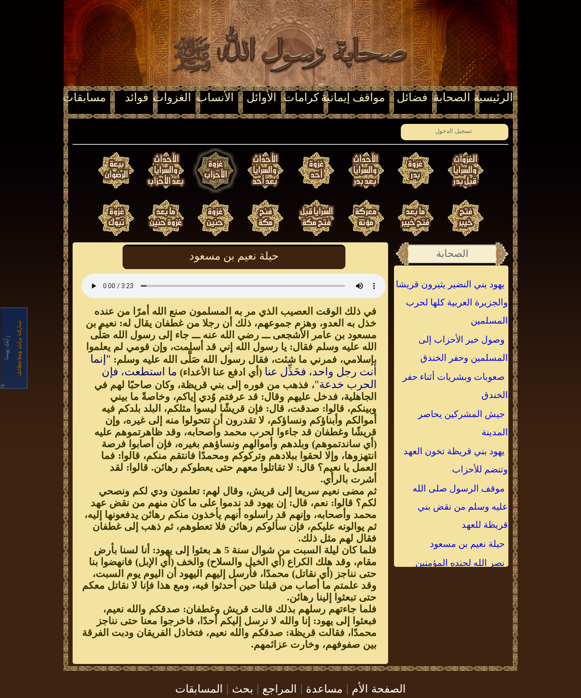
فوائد (136, 97)
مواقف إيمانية (353, 97)
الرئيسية (493, 97)
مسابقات (84, 97)
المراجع (279, 688)
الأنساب (215, 97)
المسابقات (199, 688)
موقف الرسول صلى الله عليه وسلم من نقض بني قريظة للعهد (460, 506)
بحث (242, 688)
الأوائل (261, 97)
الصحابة (451, 97)
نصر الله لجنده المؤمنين (460, 563)
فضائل (412, 97)
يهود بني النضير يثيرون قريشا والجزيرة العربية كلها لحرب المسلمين (452, 302)
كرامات (301, 97)
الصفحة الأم (379, 688)
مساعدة (324, 688)
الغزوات (172, 97)
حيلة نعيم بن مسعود (467, 544)
